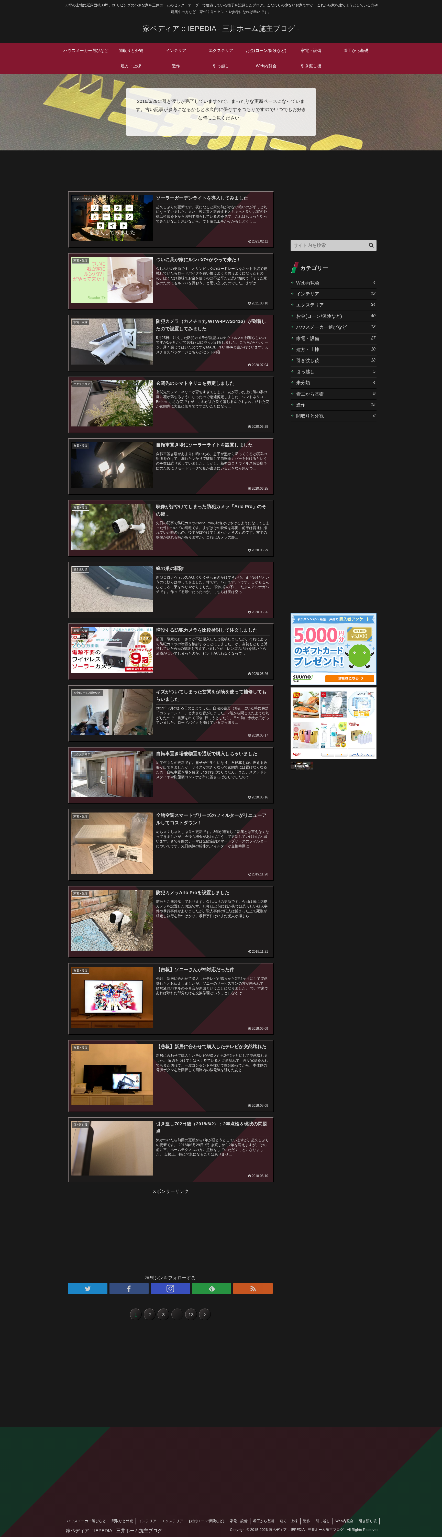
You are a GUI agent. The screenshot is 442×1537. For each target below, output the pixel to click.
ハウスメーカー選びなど (335, 327)
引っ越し (335, 371)
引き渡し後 (335, 360)
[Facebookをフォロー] (129, 1288)
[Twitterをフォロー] (87, 1288)
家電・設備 (335, 338)
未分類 (335, 382)
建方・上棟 (335, 349)
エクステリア (335, 305)
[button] (371, 245)
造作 (335, 405)
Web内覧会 (335, 283)
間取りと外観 (335, 416)
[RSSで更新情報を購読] (253, 1288)
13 (191, 1314)
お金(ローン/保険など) (335, 316)
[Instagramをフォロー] (170, 1288)
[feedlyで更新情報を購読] (211, 1288)
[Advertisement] (170, 173)
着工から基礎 (335, 394)
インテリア (335, 294)
